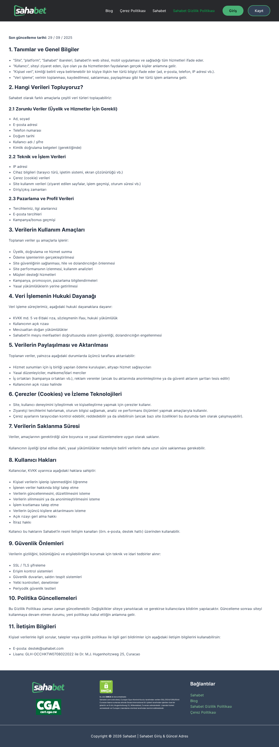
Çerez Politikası (133, 11)
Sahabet (159, 11)
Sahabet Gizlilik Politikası (194, 11)
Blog (109, 11)
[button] (233, 11)
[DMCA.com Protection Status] (106, 686)
